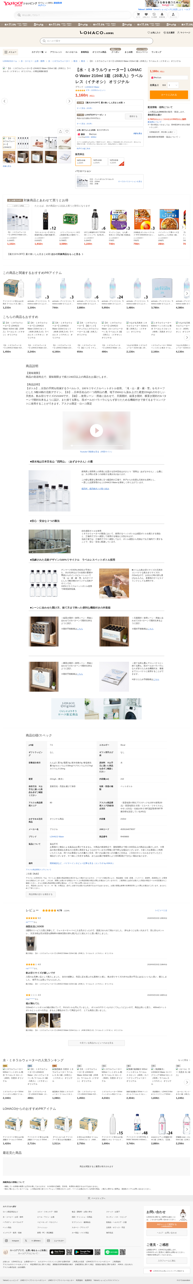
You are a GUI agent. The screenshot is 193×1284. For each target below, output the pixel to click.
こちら (80, 629)
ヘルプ (187, 9)
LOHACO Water (57, 836)
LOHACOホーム (10, 61)
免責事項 (88, 1280)
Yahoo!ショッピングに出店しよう (168, 9)
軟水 (76, 61)
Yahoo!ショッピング (10, 1280)
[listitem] (20, 1212)
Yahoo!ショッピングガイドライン (106, 1280)
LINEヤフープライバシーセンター (61, 1280)
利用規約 (79, 1280)
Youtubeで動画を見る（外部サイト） (96, 452)
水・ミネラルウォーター (59, 61)
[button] (173, 85)
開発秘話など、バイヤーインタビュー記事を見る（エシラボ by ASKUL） (82, 863)
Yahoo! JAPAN (145, 9)
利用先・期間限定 (90, 137)
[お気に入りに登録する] (67, 131)
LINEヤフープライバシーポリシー (33, 1280)
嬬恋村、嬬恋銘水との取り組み (95, 489)
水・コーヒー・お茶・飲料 (33, 61)
